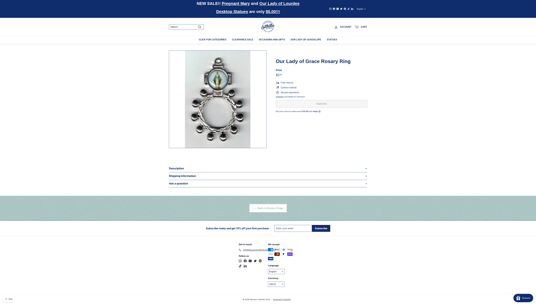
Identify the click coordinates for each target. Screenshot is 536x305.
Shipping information (182, 176)
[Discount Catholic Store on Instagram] (240, 260)
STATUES (332, 39)
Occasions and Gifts (272, 39)
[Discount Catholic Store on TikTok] (240, 265)
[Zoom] (217, 99)
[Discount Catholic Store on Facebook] (245, 260)
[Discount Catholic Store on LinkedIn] (245, 265)
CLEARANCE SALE (242, 39)
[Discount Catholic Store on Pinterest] (260, 260)
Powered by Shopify (282, 299)
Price (279, 70)
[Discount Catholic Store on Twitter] (255, 260)
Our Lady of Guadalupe (306, 39)
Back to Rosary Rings (270, 208)
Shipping (279, 97)
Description (176, 168)
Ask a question (178, 183)
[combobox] (186, 26)
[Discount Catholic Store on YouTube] (250, 260)
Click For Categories (212, 39)
